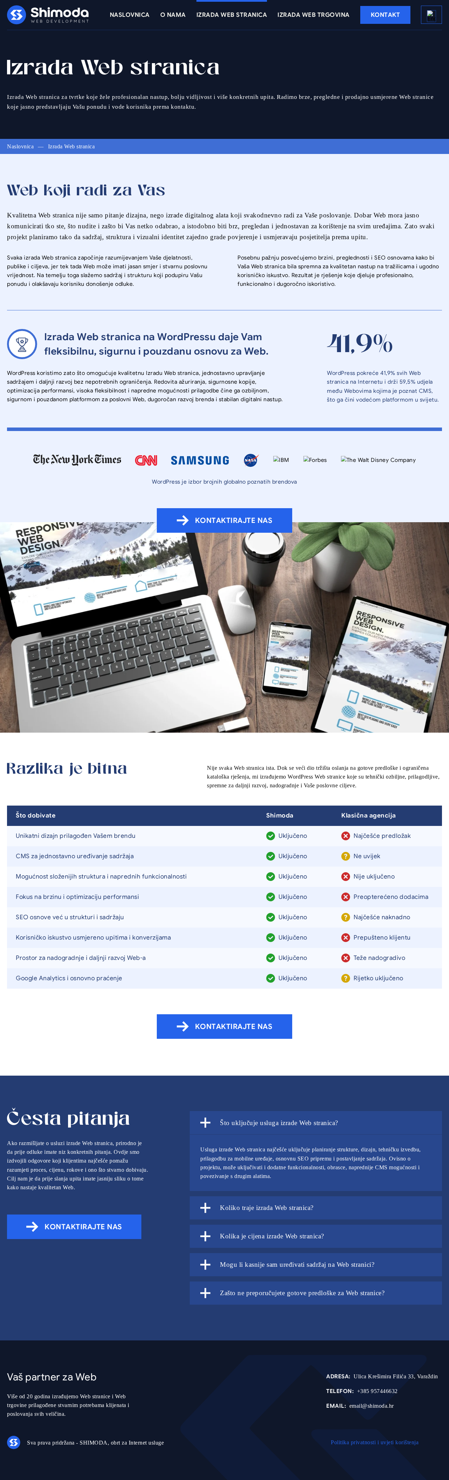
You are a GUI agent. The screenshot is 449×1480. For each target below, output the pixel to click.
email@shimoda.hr (360, 1406)
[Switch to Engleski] (431, 14)
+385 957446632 (362, 1391)
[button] (316, 1122)
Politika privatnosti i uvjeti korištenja (374, 1442)
